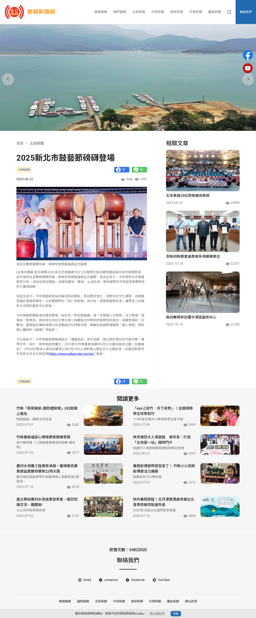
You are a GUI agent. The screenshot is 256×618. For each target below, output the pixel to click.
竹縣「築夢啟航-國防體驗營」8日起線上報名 (46, 411)
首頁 (20, 143)
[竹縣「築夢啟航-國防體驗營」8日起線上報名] (103, 416)
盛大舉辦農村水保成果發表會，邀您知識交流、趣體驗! (47, 502)
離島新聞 (214, 12)
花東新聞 (195, 12)
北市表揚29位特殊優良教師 (188, 195)
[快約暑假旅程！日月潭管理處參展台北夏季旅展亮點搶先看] (220, 507)
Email (87, 580)
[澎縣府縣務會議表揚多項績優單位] (203, 231)
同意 (175, 613)
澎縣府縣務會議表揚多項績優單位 (193, 256)
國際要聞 (119, 12)
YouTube (164, 580)
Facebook (138, 580)
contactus (111, 580)
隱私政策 (191, 601)
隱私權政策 (157, 613)
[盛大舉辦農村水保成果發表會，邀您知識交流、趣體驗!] (103, 507)
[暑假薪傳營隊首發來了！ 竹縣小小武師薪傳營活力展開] (220, 473)
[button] (122, 126)
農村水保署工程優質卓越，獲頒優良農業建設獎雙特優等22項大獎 (47, 468)
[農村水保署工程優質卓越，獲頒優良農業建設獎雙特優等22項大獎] (103, 473)
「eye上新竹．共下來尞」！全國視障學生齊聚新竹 (163, 411)
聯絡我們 (246, 12)
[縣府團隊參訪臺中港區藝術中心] (203, 292)
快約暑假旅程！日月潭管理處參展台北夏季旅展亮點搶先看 (163, 502)
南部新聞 (176, 12)
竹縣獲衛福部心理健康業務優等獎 (43, 437)
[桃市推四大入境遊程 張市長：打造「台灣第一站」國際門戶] (220, 444)
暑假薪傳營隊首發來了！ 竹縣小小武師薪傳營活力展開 (164, 468)
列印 (129, 179)
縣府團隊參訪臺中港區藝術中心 (191, 317)
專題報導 (100, 12)
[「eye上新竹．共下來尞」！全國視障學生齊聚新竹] (220, 416)
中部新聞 (157, 12)
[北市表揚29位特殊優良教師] (203, 170)
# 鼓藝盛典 (24, 169)
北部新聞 (138, 12)
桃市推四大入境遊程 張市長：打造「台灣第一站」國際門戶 (162, 440)
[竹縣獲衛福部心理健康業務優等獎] (103, 444)
